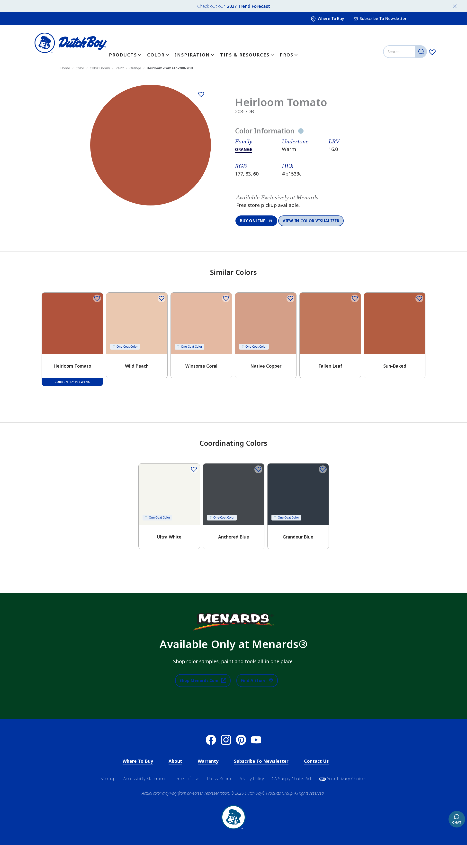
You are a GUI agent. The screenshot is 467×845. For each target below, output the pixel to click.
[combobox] (405, 51)
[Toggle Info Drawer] (300, 131)
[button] (306, 201)
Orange (243, 149)
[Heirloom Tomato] (201, 94)
